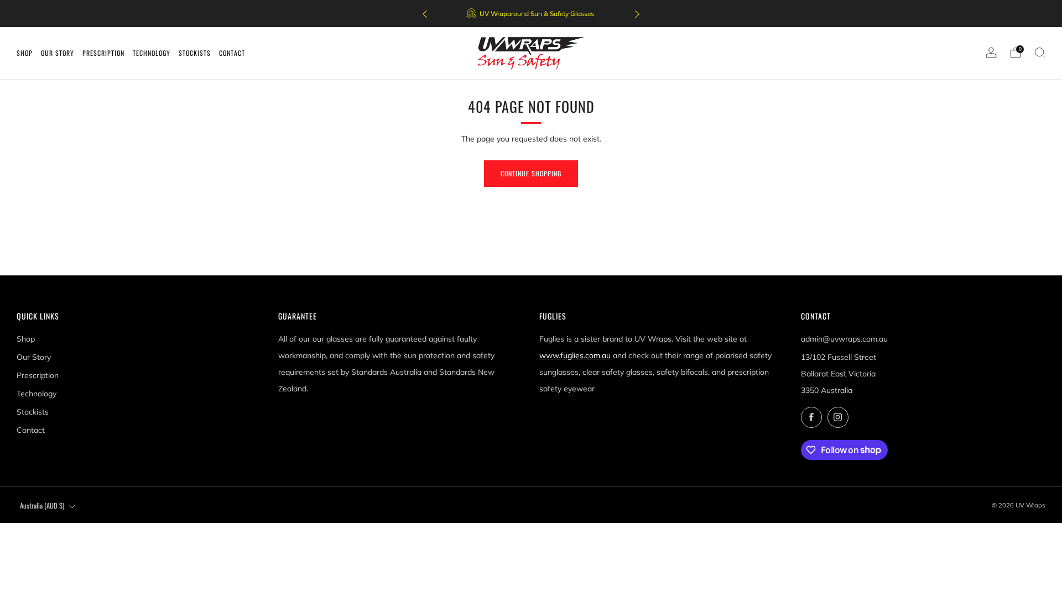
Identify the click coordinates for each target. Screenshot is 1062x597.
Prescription (38, 375)
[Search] (1039, 52)
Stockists (33, 412)
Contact (31, 430)
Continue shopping (531, 173)
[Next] (637, 13)
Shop (26, 339)
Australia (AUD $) (42, 505)
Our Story (34, 357)
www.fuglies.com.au (575, 355)
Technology (36, 394)
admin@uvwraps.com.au (844, 339)
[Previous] (425, 13)
